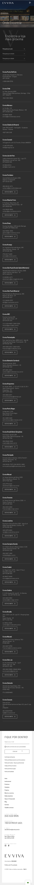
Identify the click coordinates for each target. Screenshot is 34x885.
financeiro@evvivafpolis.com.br (12, 348)
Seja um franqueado (10, 799)
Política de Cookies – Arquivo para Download (14, 762)
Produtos (7, 784)
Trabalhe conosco (9, 807)
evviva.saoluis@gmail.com (10, 671)
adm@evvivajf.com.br (9, 167)
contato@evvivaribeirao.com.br (12, 211)
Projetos (7, 790)
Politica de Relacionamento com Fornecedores (15, 760)
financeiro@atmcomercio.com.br (12, 648)
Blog (6, 802)
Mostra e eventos (9, 793)
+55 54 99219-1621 (13, 823)
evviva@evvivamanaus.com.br (11, 116)
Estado (5, 51)
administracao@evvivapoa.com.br (12, 420)
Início (6, 778)
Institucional (8, 781)
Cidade (5, 56)
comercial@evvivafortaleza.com (12, 188)
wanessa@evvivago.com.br (11, 600)
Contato (7, 804)
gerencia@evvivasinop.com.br (11, 233)
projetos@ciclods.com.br (10, 443)
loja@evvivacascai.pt (9, 713)
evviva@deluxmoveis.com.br (11, 578)
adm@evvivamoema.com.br (11, 302)
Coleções (7, 787)
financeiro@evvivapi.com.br (11, 509)
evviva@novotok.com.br (10, 256)
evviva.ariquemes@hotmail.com (12, 397)
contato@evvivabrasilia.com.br (12, 625)
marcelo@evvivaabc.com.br (11, 325)
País (4, 46)
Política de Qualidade (9, 771)
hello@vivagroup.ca (8, 147)
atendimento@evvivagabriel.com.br (13, 279)
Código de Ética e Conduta (10, 765)
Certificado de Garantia (10, 757)
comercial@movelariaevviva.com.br (13, 372)
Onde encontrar (9, 796)
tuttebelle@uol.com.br (9, 555)
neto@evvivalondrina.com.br (11, 532)
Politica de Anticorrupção (10, 768)
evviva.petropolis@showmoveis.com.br (14, 466)
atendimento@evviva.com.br (11, 485)
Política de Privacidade (11, 865)
